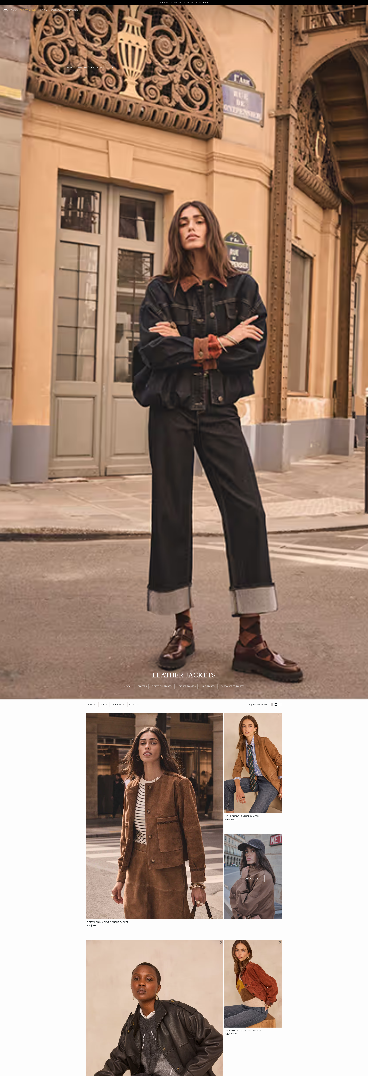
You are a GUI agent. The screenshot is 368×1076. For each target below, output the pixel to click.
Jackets (94, 67)
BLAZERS (142, 686)
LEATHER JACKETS (187, 686)
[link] (28, 10)
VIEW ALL (128, 686)
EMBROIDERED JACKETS (232, 686)
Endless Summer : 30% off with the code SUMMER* (184, 2)
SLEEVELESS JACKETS (162, 686)
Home (70, 67)
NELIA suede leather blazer (242, 816)
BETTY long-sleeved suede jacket (107, 922)
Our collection (108, 67)
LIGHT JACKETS (208, 686)
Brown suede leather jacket (243, 1030)
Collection (81, 67)
